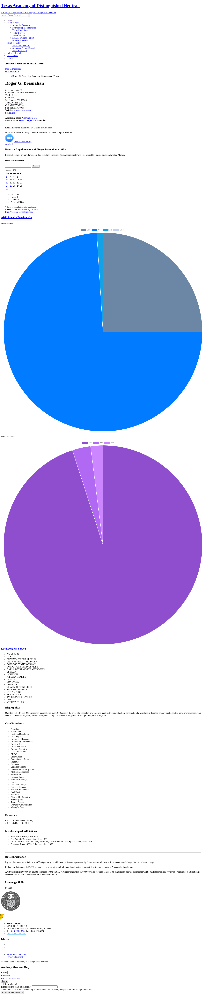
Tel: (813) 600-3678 (16, 931)
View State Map (19, 50)
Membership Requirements (24, 28)
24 (7, 186)
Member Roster (13, 43)
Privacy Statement (15, 957)
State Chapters (18, 35)
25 (11, 186)
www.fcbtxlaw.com (22, 110)
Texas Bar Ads (18, 33)
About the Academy (21, 25)
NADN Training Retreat (23, 38)
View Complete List (21, 45)
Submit (36, 166)
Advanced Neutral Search (23, 48)
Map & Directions (13, 69)
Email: (4, 972)
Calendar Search (14, 53)
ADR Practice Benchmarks (16, 217)
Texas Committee (20, 30)
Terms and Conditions (16, 954)
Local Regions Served (13, 648)
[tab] (103, 217)
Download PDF (12, 71)
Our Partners (12, 55)
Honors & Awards (20, 40)
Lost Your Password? (10, 978)
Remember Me (11, 984)
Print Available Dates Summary (19, 212)
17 (7, 183)
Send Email (10, 113)
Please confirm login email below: (16, 987)
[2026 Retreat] (21, 90)
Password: (5, 975)
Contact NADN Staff (16, 933)
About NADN (13, 22)
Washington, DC (29, 118)
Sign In (10, 58)
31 (7, 189)
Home (9, 20)
